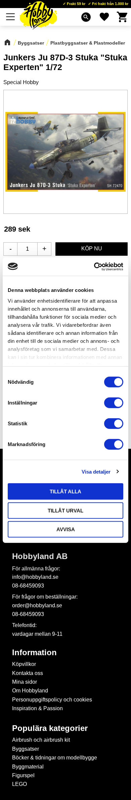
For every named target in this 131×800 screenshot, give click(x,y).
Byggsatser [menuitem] (25, 749)
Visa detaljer (96, 471)
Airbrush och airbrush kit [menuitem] (41, 740)
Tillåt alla (65, 491)
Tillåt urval (65, 510)
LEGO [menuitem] (19, 784)
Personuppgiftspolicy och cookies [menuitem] (52, 699)
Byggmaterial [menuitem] (28, 767)
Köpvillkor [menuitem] (24, 664)
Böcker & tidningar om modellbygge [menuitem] (54, 757)
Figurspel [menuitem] (23, 775)
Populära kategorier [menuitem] (50, 728)
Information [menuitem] (34, 652)
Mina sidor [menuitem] (24, 682)
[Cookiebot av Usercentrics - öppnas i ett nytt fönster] (94, 266)
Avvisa (65, 529)
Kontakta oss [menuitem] (27, 673)
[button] (11, 17)
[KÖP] (91, 249)
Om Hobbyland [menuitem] (30, 690)
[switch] (113, 402)
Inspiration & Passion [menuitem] (37, 708)
